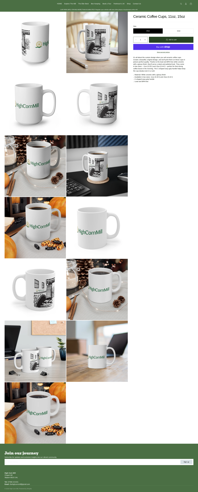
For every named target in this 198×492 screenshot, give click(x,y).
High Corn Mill (14, 488)
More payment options (163, 52)
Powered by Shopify (25, 488)
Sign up (186, 462)
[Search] (181, 3)
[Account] (185, 3)
